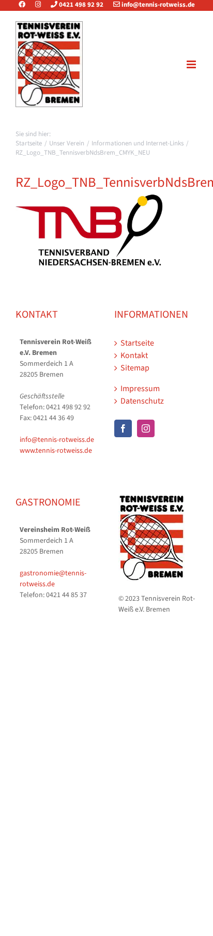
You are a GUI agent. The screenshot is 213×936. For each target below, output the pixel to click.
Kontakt (134, 355)
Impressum (140, 388)
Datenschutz (142, 401)
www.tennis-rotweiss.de (56, 450)
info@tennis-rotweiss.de (157, 4)
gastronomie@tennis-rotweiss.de (53, 578)
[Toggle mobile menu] (192, 64)
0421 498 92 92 (80, 4)
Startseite (137, 343)
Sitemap (134, 368)
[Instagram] (38, 4)
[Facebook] (26, 4)
